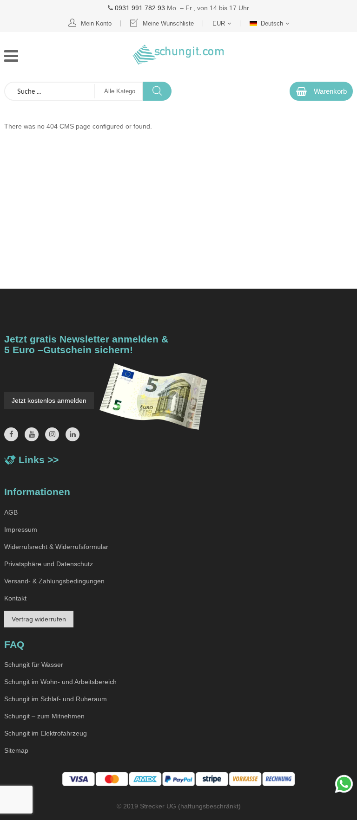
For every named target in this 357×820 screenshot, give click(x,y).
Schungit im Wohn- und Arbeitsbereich (60, 681)
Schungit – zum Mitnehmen (44, 716)
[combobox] (49, 91)
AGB (11, 512)
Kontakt (15, 598)
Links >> (39, 459)
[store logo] (178, 54)
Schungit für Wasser (33, 664)
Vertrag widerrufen (39, 619)
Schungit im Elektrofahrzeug (45, 733)
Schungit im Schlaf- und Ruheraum (55, 699)
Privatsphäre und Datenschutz (48, 564)
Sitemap (16, 750)
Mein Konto (96, 23)
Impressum (20, 529)
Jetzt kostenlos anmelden (49, 400)
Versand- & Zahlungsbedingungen (54, 581)
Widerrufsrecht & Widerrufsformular (56, 546)
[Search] (157, 91)
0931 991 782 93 (140, 8)
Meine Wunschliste (168, 23)
